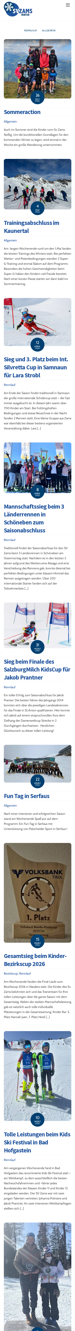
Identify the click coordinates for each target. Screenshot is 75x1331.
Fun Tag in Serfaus (26, 796)
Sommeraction (22, 112)
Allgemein (49, 30)
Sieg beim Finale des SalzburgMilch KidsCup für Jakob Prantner (37, 669)
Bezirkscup (11, 973)
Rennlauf (30, 30)
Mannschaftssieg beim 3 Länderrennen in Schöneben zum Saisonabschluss (34, 518)
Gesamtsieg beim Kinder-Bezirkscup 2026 (35, 960)
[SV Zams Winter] (18, 14)
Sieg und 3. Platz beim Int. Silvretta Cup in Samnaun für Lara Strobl (36, 367)
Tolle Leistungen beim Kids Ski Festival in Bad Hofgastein (37, 1142)
